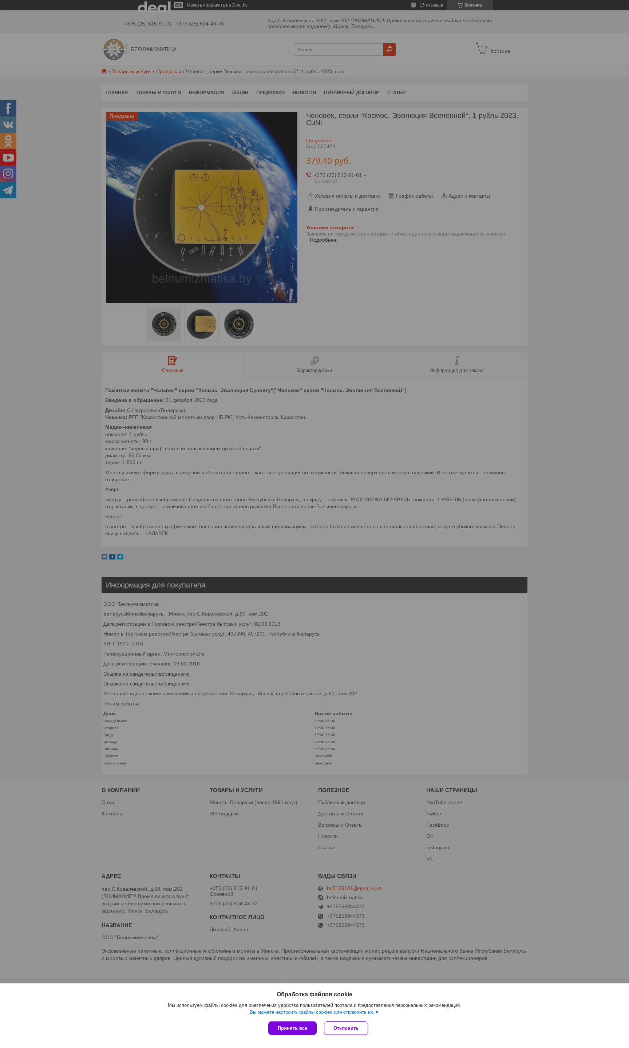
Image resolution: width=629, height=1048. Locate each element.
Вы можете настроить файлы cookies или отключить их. (312, 1012)
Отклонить (346, 1028)
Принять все (292, 1028)
